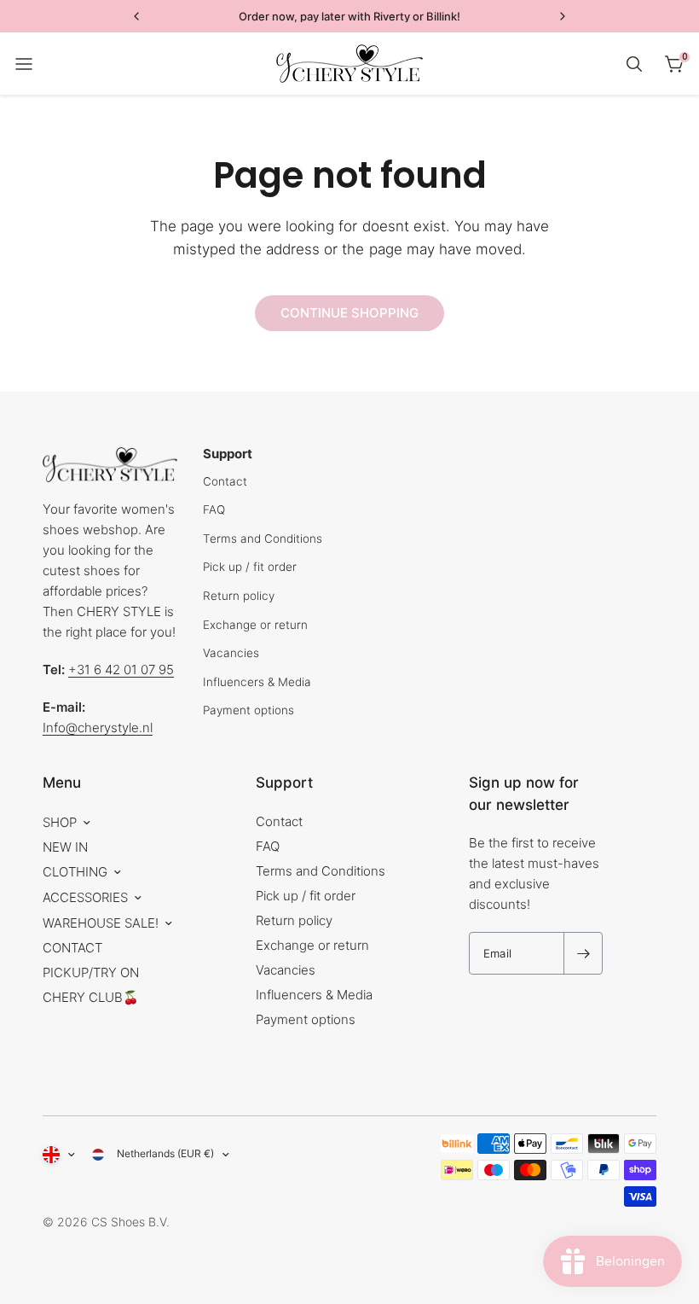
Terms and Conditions (262, 538)
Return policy (238, 596)
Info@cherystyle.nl (98, 727)
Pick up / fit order (250, 566)
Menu (62, 782)
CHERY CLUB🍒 (91, 997)
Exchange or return (255, 625)
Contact (225, 481)
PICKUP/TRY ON (91, 972)
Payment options (248, 710)
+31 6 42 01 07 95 (121, 669)
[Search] (634, 64)
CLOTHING (75, 872)
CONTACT (72, 948)
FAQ (214, 509)
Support (284, 782)
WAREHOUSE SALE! (101, 923)
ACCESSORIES (85, 897)
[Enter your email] (583, 953)
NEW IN (65, 847)
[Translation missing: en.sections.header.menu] (24, 64)
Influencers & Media (257, 682)
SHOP (60, 822)
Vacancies (231, 653)
